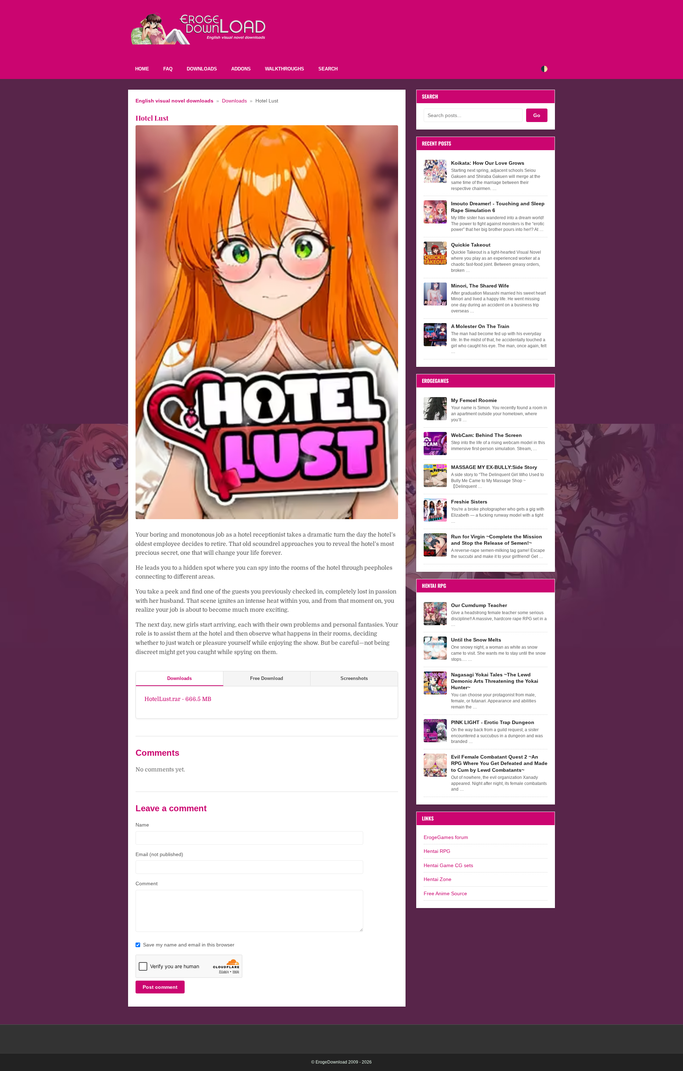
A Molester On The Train (480, 326)
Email (159, 854)
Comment (147, 883)
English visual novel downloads (174, 101)
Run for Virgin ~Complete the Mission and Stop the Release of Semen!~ (496, 540)
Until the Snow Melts (476, 640)
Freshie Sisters (469, 502)
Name (142, 825)
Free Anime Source (445, 893)
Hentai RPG (437, 851)
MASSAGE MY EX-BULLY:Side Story (494, 467)
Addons (241, 69)
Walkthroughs (284, 69)
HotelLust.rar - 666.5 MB (177, 699)
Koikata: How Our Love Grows (487, 163)
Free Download (266, 678)
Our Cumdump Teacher (479, 605)
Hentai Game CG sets (448, 865)
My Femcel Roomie (474, 400)
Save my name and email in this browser (188, 945)
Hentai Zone (437, 879)
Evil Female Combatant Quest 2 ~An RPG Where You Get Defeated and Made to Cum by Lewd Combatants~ (499, 763)
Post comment (160, 987)
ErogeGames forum (446, 837)
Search (328, 69)
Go (536, 115)
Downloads (202, 69)
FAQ (168, 69)
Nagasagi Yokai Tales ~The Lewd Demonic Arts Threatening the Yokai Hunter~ (494, 681)
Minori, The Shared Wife (480, 286)
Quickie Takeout (471, 245)
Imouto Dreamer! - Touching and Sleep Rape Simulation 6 (498, 207)
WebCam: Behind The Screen (486, 435)
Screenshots (354, 678)
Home (142, 69)
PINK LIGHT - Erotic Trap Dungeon (492, 722)
